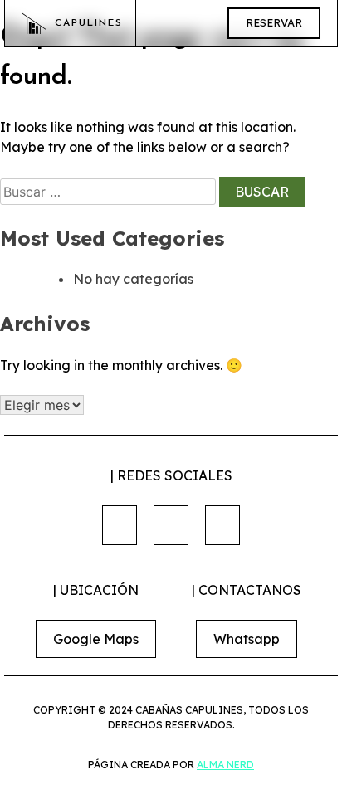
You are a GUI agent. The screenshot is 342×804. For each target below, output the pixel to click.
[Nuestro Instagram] (171, 525)
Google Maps (96, 639)
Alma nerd (225, 764)
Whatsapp (246, 639)
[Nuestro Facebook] (119, 525)
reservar (274, 22)
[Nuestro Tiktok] (222, 525)
